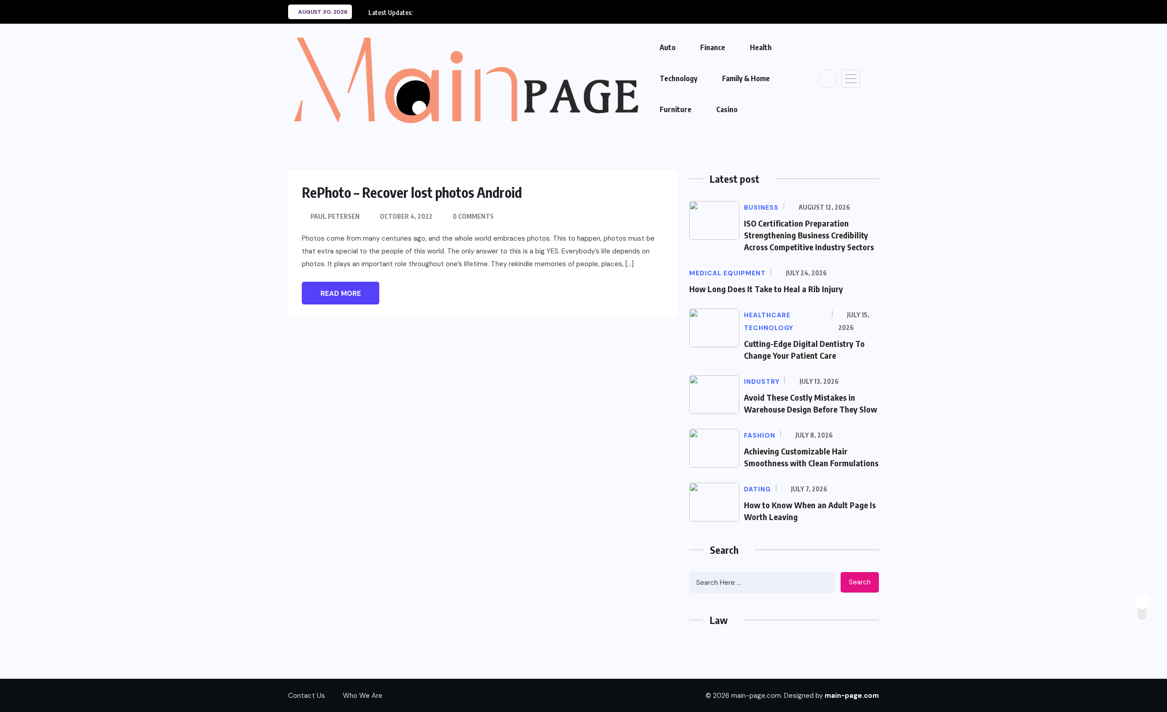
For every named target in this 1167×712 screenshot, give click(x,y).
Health (761, 47)
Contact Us (306, 695)
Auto (668, 47)
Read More (340, 293)
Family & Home (746, 78)
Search (860, 582)
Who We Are (362, 695)
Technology (678, 78)
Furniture (676, 109)
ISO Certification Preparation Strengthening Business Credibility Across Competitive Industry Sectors (809, 235)
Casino (727, 109)
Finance (712, 47)
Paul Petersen (335, 216)
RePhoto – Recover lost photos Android (412, 192)
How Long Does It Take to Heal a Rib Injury (766, 289)
